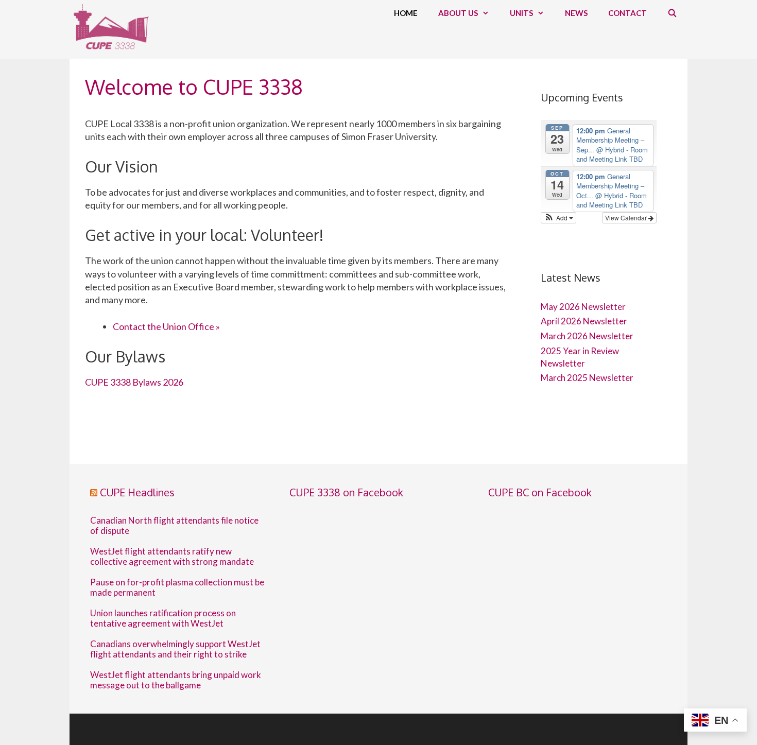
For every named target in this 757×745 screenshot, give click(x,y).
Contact (627, 13)
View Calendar (626, 217)
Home (406, 13)
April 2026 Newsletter (584, 321)
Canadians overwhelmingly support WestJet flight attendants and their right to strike (175, 649)
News (576, 13)
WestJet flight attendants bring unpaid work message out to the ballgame (175, 680)
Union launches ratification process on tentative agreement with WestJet (163, 618)
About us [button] (458, 13)
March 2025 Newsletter (587, 377)
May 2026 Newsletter (583, 306)
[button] (558, 218)
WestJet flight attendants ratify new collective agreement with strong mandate (172, 556)
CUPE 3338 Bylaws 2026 (134, 382)
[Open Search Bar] (672, 13)
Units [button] (521, 13)
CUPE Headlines (137, 492)
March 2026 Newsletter (587, 336)
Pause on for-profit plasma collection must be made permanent (177, 587)
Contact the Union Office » (166, 326)
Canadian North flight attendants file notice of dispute (174, 525)
